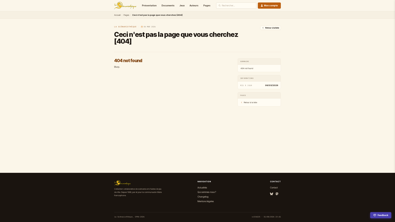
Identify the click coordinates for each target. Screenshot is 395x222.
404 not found (247, 68)
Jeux (182, 5)
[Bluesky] (271, 194)
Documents (168, 5)
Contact (274, 187)
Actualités (202, 187)
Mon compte (271, 5)
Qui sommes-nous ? (207, 192)
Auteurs (194, 5)
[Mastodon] (277, 194)
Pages (206, 5)
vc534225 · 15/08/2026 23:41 (266, 217)
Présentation (149, 5)
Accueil (117, 15)
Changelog (203, 196)
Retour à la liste (272, 28)
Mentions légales (206, 201)
